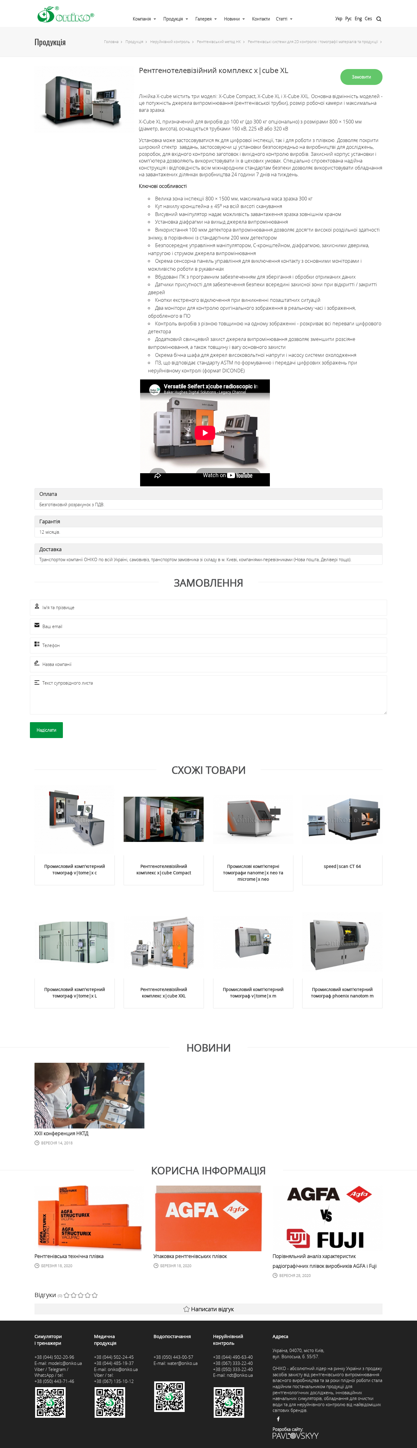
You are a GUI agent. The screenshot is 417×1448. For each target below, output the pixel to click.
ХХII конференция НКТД (61, 1133)
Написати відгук (212, 1309)
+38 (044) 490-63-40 (233, 1357)
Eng (358, 18)
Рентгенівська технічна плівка (68, 1256)
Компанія (142, 19)
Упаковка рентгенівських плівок (190, 1256)
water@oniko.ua (182, 1363)
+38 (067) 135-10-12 (114, 1381)
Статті (281, 19)
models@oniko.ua (65, 1363)
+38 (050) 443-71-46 (54, 1381)
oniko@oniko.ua (123, 1369)
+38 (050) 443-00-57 (173, 1357)
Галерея (203, 19)
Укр (338, 18)
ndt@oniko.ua (240, 1375)
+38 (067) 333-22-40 (233, 1363)
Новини (232, 19)
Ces (368, 18)
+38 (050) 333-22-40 (233, 1369)
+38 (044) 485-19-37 (114, 1363)
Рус (348, 18)
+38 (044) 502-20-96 (54, 1357)
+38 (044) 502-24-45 (114, 1357)
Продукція (173, 19)
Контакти (261, 19)
